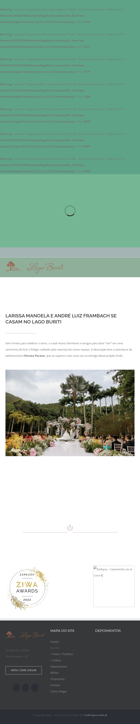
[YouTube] (16, 688)
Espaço (54, 641)
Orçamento (57, 679)
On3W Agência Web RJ (95, 715)
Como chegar (58, 691)
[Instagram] (25, 688)
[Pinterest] (34, 688)
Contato (55, 685)
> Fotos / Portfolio (61, 654)
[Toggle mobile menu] (133, 263)
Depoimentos (58, 666)
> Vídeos (55, 660)
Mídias (54, 672)
